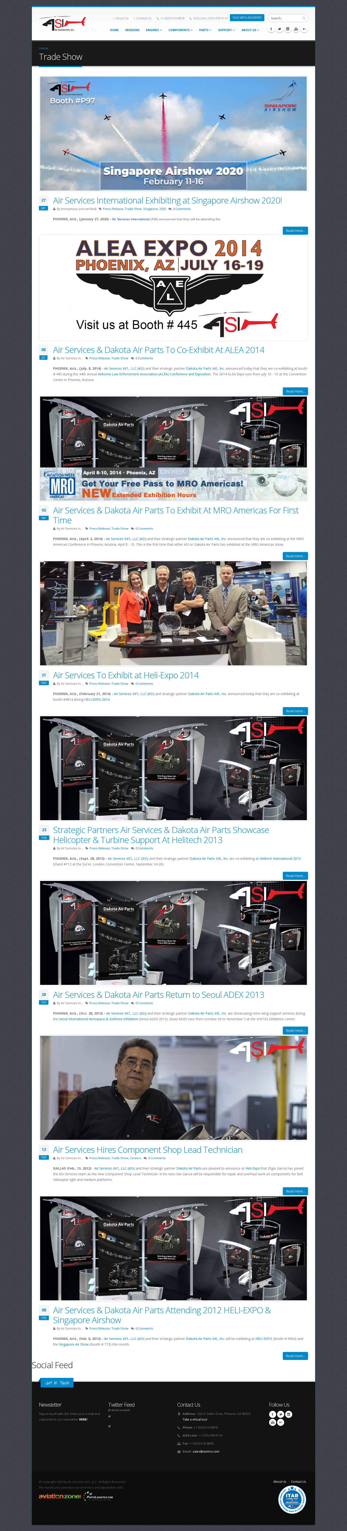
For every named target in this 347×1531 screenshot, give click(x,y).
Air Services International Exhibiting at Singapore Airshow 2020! (167, 200)
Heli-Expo (252, 1168)
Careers (135, 1158)
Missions (132, 30)
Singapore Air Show (74, 1344)
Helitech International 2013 (280, 858)
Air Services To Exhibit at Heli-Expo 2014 (126, 675)
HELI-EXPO (263, 1338)
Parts (203, 30)
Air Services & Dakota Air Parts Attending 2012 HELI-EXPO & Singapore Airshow (162, 1315)
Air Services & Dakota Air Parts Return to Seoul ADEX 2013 (158, 994)
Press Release (113, 209)
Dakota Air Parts (189, 1168)
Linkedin (287, 29)
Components (179, 30)
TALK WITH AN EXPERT (247, 18)
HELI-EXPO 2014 (97, 699)
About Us (122, 18)
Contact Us (144, 18)
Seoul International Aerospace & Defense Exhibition (98, 1019)
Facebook (271, 29)
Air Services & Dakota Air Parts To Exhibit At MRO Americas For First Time (176, 515)
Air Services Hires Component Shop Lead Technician (147, 1149)
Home (114, 30)
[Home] (62, 22)
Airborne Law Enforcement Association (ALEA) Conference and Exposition (154, 374)
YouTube (296, 29)
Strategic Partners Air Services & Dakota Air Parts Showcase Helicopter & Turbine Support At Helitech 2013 (161, 835)
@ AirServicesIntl (119, 1410)
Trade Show (133, 209)
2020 (162, 209)
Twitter (279, 29)
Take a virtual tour (195, 1419)
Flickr (304, 29)
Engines (152, 30)
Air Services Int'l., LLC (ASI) (124, 368)
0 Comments (182, 209)
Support (225, 30)
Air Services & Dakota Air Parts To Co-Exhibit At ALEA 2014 (158, 350)
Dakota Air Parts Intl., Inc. (205, 368)
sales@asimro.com (206, 1451)
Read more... (295, 230)
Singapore (150, 209)
